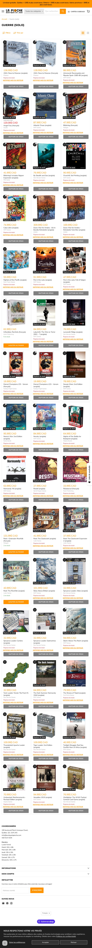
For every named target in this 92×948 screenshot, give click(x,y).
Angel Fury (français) (11, 125)
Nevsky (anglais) (39, 436)
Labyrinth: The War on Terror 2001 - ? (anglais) (44, 333)
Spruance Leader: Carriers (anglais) (13, 642)
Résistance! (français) (71, 489)
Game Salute (7, 441)
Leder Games (37, 541)
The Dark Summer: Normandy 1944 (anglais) (44, 694)
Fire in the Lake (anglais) (42, 280)
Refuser (74, 942)
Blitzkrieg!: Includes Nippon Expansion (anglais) (13, 176)
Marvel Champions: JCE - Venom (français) (15, 385)
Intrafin (5, 128)
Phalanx (5, 75)
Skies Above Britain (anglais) (44, 591)
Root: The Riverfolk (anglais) (14, 591)
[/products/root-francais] (16, 519)
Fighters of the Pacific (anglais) (15, 280)
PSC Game (6, 180)
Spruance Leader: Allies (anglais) (75, 591)
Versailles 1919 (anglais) (42, 797)
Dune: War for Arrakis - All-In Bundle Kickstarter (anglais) (44, 229)
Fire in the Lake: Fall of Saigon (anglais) (74, 281)
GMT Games (67, 78)
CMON (35, 232)
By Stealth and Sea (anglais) (44, 175)
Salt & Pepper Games (39, 491)
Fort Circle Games (68, 695)
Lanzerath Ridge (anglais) (73, 332)
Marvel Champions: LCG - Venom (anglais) (45, 385)
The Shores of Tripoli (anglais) (74, 693)
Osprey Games (7, 802)
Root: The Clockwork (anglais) (44, 538)
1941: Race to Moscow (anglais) (15, 73)
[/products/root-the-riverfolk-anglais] (16, 571)
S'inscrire (37, 890)
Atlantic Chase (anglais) (42, 125)
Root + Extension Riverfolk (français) (13, 539)
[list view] (87, 32)
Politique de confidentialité (66, 936)
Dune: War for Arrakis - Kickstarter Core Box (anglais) (74, 229)
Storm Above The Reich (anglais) (75, 641)
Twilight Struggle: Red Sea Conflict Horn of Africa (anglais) (75, 746)
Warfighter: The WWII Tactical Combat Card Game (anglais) (74, 798)
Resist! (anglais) (39, 489)
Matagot (65, 127)
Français (45, 913)
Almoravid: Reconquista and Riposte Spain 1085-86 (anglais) (75, 74)
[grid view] (82, 32)
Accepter (45, 942)
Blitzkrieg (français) (70, 125)
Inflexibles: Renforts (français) (14, 332)
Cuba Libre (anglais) (11, 228)
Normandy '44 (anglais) (12, 489)
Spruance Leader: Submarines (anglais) (44, 642)
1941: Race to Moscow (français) (45, 73)
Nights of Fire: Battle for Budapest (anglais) (72, 437)
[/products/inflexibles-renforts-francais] (16, 312)
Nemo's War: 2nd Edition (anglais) (12, 437)
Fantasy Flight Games (10, 389)
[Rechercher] (63, 11)
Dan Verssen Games (39, 178)
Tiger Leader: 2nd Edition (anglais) (42, 746)
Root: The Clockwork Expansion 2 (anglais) (75, 539)
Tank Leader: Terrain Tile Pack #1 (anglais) (15, 694)
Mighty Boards (67, 441)
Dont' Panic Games (9, 282)
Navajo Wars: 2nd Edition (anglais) (72, 385)
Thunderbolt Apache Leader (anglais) (14, 746)
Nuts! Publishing (8, 334)
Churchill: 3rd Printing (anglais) (75, 175)
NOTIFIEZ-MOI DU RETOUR (13, 80)
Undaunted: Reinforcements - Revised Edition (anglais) (14, 798)
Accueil (4, 19)
